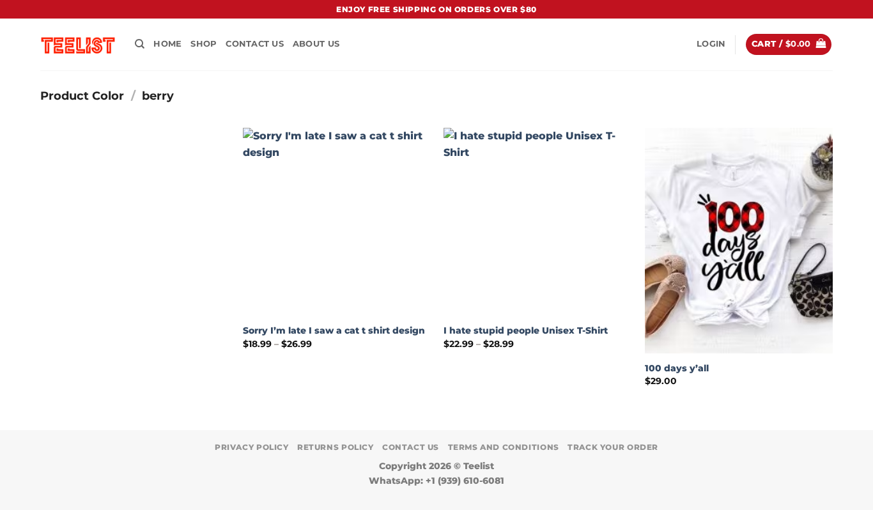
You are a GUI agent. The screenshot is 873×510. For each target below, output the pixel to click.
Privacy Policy (252, 447)
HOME (167, 44)
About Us (316, 44)
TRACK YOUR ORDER (613, 447)
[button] (711, 44)
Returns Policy (335, 447)
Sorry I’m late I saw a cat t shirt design (334, 330)
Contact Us (255, 44)
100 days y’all (677, 368)
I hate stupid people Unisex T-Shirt (526, 330)
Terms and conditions (503, 447)
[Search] (139, 44)
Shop (203, 44)
